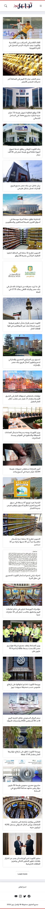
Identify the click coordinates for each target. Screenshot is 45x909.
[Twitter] (25, 896)
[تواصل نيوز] (24, 6)
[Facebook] (29, 896)
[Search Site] (5, 6)
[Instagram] (20, 896)
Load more (22, 874)
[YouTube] (16, 896)
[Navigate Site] (41, 6)
